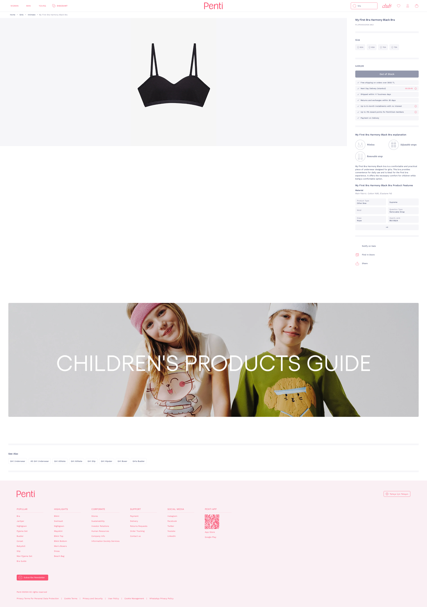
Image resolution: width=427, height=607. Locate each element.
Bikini (56, 516)
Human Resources (100, 531)
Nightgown (22, 526)
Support (135, 509)
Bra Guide (21, 561)
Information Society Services (105, 541)
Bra (18, 516)
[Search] (354, 6)
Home (12, 15)
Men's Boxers (60, 546)
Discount (62, 6)
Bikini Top (58, 536)
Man (28, 6)
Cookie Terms (70, 598)
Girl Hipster (106, 461)
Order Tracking (137, 531)
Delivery (134, 521)
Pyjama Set (22, 531)
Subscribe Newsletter (34, 577)
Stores (94, 516)
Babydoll (21, 546)
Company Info (98, 536)
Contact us (135, 536)
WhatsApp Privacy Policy (161, 598)
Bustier (20, 536)
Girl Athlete (60, 461)
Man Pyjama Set (24, 556)
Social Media (175, 509)
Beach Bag (59, 556)
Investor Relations (100, 526)
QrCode (212, 522)
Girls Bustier (139, 461)
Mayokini (58, 531)
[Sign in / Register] (408, 6)
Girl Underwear (17, 461)
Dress (57, 551)
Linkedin (171, 536)
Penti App (211, 509)
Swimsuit (58, 521)
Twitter (170, 526)
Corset (20, 541)
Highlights (61, 509)
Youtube (171, 531)
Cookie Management (134, 598)
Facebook (172, 521)
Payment (134, 516)
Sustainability (98, 521)
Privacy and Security (93, 598)
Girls (22, 15)
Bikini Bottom (60, 541)
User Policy (113, 598)
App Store (210, 532)
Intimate (31, 15)
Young (42, 6)
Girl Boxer (122, 461)
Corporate (98, 509)
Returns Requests (138, 526)
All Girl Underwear (40, 461)
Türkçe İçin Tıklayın (399, 494)
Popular (22, 509)
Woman (15, 6)
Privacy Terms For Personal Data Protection (38, 598)
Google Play (210, 537)
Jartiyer (20, 521)
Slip (19, 551)
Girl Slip (92, 461)
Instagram (172, 516)
